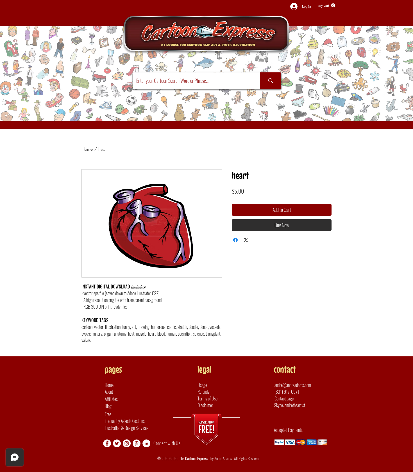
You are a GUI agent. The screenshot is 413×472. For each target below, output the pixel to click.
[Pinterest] (136, 443)
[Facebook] (107, 443)
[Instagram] (127, 443)
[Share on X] (246, 240)
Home (87, 149)
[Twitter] (117, 443)
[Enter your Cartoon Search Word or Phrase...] (270, 80)
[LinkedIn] (146, 443)
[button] (326, 5)
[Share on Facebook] (235, 240)
